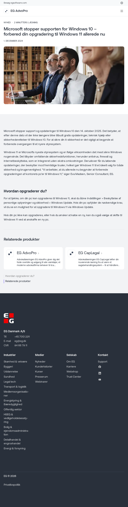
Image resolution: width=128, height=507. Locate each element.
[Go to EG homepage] (9, 318)
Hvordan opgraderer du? (19, 276)
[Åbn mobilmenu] (121, 11)
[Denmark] (121, 2)
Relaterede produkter (18, 281)
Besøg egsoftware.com (15, 3)
